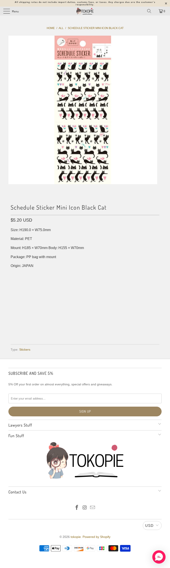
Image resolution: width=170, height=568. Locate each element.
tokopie (76, 537)
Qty (14, 283)
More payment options (85, 328)
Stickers (24, 349)
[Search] (149, 11)
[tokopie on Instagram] (84, 508)
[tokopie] (85, 11)
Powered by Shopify (96, 537)
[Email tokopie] (92, 508)
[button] (159, 557)
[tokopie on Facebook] (76, 508)
